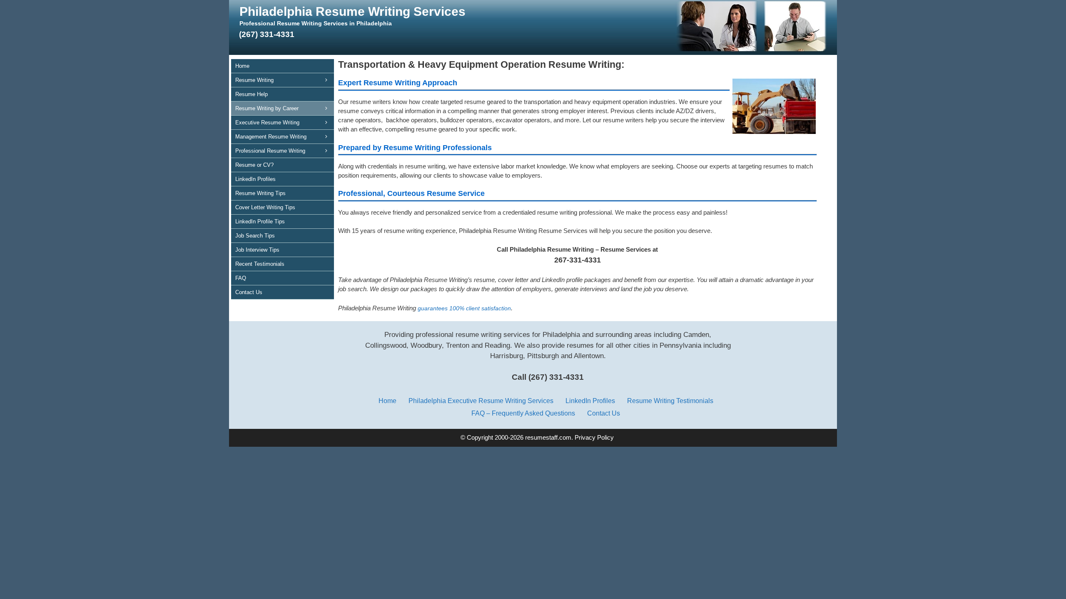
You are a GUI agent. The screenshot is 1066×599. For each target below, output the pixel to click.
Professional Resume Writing (270, 151)
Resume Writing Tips (260, 193)
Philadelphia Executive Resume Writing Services (480, 400)
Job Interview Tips (257, 250)
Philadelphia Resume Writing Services (352, 11)
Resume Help (251, 94)
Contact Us (248, 292)
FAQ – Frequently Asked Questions (523, 413)
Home (242, 66)
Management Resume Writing (270, 137)
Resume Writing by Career (267, 108)
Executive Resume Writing (267, 122)
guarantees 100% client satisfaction (464, 308)
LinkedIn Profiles (255, 179)
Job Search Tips (255, 236)
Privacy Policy (594, 437)
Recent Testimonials (259, 264)
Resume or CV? (254, 165)
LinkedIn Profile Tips (260, 221)
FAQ (240, 278)
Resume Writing (254, 80)
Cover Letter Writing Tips (265, 207)
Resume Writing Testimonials (670, 400)
